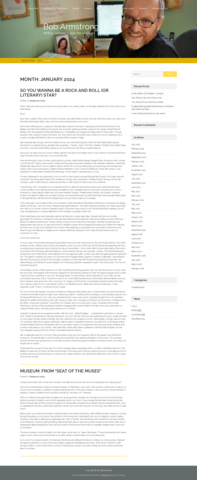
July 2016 (135, 260)
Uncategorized (137, 287)
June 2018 (135, 239)
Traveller (143, 8)
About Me (33, 8)
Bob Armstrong (71, 26)
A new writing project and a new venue (148, 113)
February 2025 (137, 149)
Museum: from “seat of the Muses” (60, 370)
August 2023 (136, 174)
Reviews (88, 8)
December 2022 (138, 183)
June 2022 (136, 187)
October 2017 (137, 243)
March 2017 (136, 251)
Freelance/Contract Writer (55, 8)
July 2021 (135, 204)
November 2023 (138, 170)
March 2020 (136, 226)
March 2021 (136, 213)
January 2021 (137, 217)
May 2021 (135, 209)
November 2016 (138, 256)
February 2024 (137, 161)
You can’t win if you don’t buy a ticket (147, 102)
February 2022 (137, 200)
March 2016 (136, 264)
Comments (138, 314)
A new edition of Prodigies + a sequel (147, 93)
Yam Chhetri (119, 475)
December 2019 (138, 230)
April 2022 (135, 196)
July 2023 (135, 179)
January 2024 (137, 166)
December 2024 (138, 153)
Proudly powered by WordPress (86, 475)
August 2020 (137, 221)
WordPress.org (138, 319)
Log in (134, 306)
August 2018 (136, 234)
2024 (40, 61)
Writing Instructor (160, 8)
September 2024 (138, 157)
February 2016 (137, 268)
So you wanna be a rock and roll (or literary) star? (64, 92)
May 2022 (135, 191)
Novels (76, 8)
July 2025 (135, 144)
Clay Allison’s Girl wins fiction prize (146, 98)
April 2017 (135, 247)
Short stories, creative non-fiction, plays (115, 8)
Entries (136, 310)
